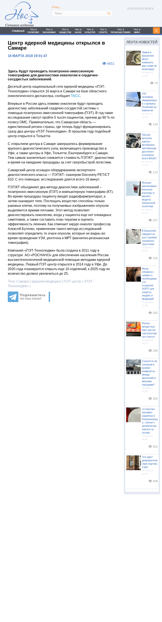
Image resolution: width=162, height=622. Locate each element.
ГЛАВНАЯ (18, 31)
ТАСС (75, 96)
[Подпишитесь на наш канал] (29, 301)
